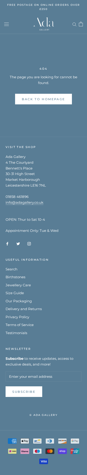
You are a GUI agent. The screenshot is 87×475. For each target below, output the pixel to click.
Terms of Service (20, 325)
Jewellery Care (18, 285)
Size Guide (15, 293)
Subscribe (23, 391)
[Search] (74, 24)
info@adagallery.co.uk (24, 202)
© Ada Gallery (43, 415)
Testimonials (16, 333)
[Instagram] (29, 243)
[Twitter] (18, 243)
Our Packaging (19, 301)
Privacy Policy (17, 317)
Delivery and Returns (24, 309)
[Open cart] (81, 24)
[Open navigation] (6, 24)
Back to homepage (43, 99)
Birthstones (15, 277)
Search (11, 269)
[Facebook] (7, 243)
